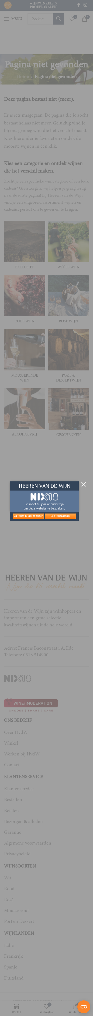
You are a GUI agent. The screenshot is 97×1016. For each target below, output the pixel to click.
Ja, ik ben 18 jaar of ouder (28, 515)
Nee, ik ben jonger (60, 515)
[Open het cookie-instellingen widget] (83, 1006)
